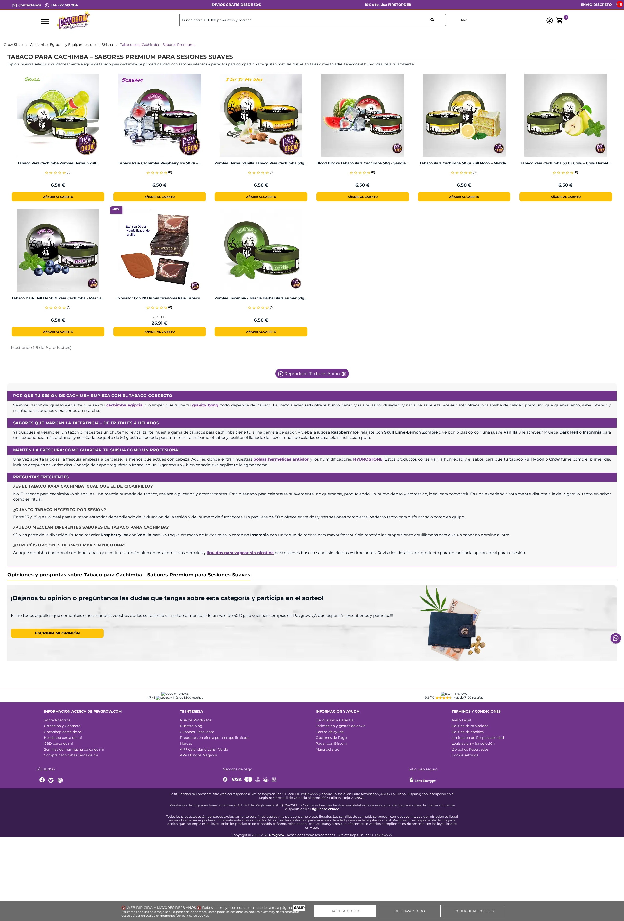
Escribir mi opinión (57, 633)
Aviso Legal (461, 720)
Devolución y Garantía (334, 720)
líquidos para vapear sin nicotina (240, 552)
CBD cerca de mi (58, 743)
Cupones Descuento (197, 732)
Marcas (186, 743)
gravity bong (205, 405)
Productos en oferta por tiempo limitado (215, 737)
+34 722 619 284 (63, 5)
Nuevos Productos (195, 720)
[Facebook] (42, 780)
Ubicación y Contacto (62, 726)
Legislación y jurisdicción (473, 743)
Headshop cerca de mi (63, 737)
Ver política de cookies (192, 915)
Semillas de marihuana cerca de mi (74, 749)
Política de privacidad (470, 726)
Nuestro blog (191, 726)
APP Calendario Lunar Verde (204, 749)
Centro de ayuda (330, 732)
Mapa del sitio (327, 749)
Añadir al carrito (58, 196)
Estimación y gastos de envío (341, 726)
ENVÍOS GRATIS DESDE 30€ (236, 4)
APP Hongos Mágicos (198, 755)
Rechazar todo (410, 911)
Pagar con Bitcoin (331, 743)
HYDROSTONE (368, 459)
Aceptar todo (345, 911)
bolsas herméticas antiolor (281, 459)
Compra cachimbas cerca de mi (71, 755)
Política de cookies (468, 732)
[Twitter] (51, 780)
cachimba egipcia (124, 405)
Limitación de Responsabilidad (478, 737)
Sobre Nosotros (57, 720)
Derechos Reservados (470, 749)
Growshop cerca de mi (63, 732)
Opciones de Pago (331, 737)
